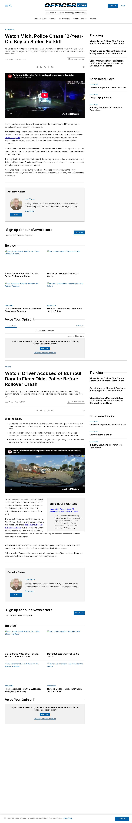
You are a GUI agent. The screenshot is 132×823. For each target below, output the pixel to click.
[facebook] (37, 67)
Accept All (122, 818)
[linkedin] (41, 67)
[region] (45, 331)
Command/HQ (64, 18)
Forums (53, 18)
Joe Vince (9, 59)
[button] (6, 5)
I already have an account (45, 353)
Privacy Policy (67, 818)
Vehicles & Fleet (80, 18)
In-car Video (9, 29)
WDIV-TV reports (12, 138)
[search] (10, 5)
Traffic (8, 367)
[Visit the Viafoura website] (79, 336)
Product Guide (40, 18)
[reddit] (49, 67)
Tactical (94, 18)
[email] (52, 67)
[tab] (11, 326)
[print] (84, 67)
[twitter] (45, 67)
